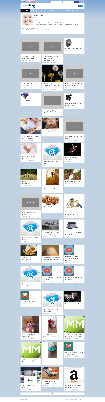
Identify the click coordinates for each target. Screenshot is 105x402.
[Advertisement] (57, 5)
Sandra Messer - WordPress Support (29, 28)
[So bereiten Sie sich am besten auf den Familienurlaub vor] (29, 174)
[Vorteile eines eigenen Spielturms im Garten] (74, 202)
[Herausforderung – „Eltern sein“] (72, 296)
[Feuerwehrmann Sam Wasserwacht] (50, 373)
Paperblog (22, 399)
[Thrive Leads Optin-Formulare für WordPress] (31, 274)
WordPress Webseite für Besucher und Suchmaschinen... (50, 58)
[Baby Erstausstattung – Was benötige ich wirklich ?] (68, 97)
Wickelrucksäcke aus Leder (73, 48)
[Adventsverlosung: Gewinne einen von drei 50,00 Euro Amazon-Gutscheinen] (74, 375)
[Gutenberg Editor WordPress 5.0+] (74, 126)
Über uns (71, 399)
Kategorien (42, 10)
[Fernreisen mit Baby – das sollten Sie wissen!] (50, 225)
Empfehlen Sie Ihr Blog (30, 1)
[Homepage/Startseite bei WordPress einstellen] (31, 46)
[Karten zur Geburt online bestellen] (29, 148)
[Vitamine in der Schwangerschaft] (29, 250)
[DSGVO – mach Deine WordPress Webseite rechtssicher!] (69, 250)
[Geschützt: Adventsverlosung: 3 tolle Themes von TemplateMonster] (68, 346)
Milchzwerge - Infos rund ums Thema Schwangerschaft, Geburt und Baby (47, 22)
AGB (83, 399)
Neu (27, 10)
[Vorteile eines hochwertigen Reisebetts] (72, 225)
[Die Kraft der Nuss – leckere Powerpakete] (50, 199)
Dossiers (51, 10)
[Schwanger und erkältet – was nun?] (50, 123)
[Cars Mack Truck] (52, 324)
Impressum (76, 399)
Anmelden (76, 1)
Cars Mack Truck (48, 334)
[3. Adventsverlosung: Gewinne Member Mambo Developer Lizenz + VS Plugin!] (74, 324)
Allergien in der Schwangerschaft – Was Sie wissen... (51, 85)
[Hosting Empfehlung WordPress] (52, 101)
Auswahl (33, 10)
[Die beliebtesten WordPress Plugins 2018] (69, 271)
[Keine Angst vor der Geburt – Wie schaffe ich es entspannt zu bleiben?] (31, 126)
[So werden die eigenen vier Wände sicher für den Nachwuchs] (52, 177)
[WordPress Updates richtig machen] (52, 151)
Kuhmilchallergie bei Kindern (73, 181)
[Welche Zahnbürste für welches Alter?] (31, 324)
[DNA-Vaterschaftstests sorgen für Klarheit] (72, 149)
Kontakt (67, 399)
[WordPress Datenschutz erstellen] (31, 202)
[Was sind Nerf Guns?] (25, 96)
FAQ (80, 399)
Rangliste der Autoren (68, 10)
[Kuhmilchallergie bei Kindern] (72, 174)
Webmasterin (32, 60)
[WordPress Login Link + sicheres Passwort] (31, 73)
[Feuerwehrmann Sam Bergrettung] (52, 350)
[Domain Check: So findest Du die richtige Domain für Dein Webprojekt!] (74, 73)
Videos (58, 10)
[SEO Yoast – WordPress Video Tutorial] (31, 228)
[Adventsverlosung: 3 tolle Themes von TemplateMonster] (31, 375)
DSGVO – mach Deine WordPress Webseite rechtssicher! (71, 258)
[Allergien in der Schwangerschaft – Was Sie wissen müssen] (52, 73)
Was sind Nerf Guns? (28, 101)
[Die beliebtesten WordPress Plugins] (25, 295)
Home (23, 1)
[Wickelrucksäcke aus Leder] (68, 42)
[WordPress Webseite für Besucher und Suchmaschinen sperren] (52, 46)
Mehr (53, 393)
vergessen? (82, 1)
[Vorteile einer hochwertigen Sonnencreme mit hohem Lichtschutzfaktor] (50, 250)
